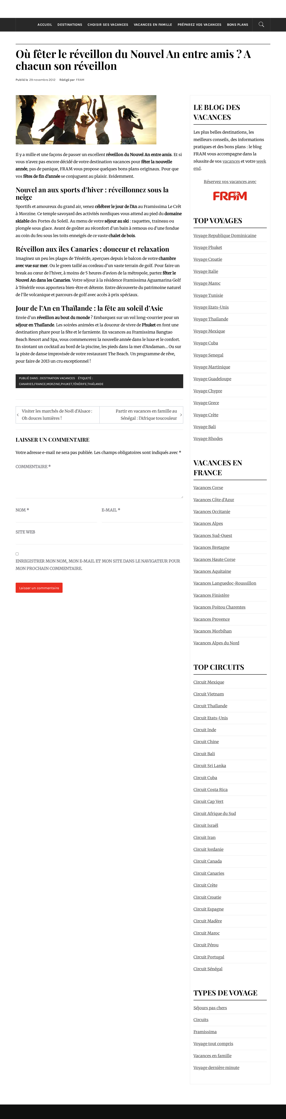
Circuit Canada (207, 861)
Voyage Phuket (207, 247)
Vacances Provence (211, 619)
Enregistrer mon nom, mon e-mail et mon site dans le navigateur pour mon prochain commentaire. (98, 564)
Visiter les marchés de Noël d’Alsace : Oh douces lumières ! (57, 415)
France (40, 384)
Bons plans (237, 25)
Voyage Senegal (208, 355)
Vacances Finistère (211, 595)
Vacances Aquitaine (212, 571)
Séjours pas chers (210, 1007)
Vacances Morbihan (212, 631)
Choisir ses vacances (108, 25)
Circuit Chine (206, 741)
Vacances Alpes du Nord (216, 643)
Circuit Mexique (208, 682)
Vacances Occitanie (211, 511)
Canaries (26, 384)
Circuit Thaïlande (210, 705)
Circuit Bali (204, 753)
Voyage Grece (206, 402)
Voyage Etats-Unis (211, 307)
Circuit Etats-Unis (210, 718)
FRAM (80, 80)
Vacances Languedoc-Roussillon (224, 583)
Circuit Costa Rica (210, 789)
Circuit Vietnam (208, 694)
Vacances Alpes (208, 523)
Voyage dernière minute (216, 1067)
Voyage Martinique (211, 367)
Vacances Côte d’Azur (213, 499)
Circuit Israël (205, 825)
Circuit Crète (205, 885)
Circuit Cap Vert (208, 801)
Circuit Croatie (207, 897)
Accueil (45, 25)
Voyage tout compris (213, 1043)
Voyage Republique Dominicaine (224, 235)
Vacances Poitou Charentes (219, 607)
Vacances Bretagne (211, 547)
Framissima (205, 1031)
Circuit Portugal (208, 957)
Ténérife (80, 384)
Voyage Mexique (209, 331)
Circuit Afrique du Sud (214, 813)
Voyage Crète (205, 414)
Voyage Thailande (210, 319)
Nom (22, 510)
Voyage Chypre (207, 391)
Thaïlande (95, 384)
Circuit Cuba (205, 777)
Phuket (66, 384)
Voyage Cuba (205, 343)
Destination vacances (57, 378)
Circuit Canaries (208, 873)
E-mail (111, 510)
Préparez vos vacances (200, 25)
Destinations (69, 25)
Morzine (53, 384)
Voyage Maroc (207, 283)
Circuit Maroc (206, 933)
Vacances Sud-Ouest (212, 535)
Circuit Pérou (206, 945)
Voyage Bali (204, 426)
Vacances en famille (153, 25)
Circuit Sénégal (208, 968)
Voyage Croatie (207, 259)
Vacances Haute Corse (214, 559)
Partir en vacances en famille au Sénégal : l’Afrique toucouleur (146, 415)
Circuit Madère (207, 921)
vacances (231, 161)
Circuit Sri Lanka (209, 765)
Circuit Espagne (208, 909)
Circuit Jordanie (208, 849)
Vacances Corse (208, 487)
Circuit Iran (204, 837)
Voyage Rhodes (208, 438)
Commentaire (33, 466)
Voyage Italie (205, 271)
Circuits (200, 1019)
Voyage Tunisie (208, 295)
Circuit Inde (204, 729)
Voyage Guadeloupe (212, 378)
